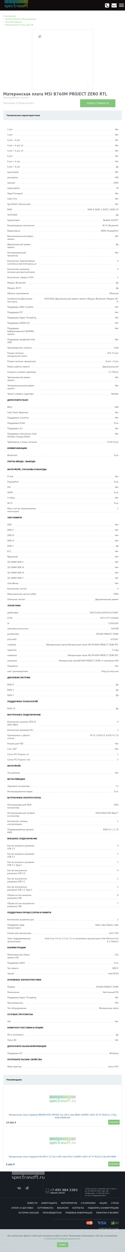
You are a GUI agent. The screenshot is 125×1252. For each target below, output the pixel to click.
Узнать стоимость (98, 103)
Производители (52, 1212)
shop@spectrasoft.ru (99, 1195)
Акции (103, 1203)
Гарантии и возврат (107, 1212)
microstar (24, 98)
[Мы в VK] (20, 1188)
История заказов (29, 1212)
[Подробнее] (114, 1122)
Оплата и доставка (22, 1207)
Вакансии (63, 1207)
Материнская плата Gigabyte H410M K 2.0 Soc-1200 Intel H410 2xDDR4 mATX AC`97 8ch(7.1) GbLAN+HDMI (62, 1156)
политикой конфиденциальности (63, 1238)
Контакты (78, 1207)
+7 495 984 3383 (64, 1189)
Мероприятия (69, 1203)
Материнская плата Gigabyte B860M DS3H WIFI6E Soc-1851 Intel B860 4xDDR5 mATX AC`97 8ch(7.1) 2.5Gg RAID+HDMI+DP (62, 1116)
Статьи (115, 1203)
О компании (88, 1203)
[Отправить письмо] (114, 5)
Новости (32, 1203)
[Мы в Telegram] (28, 1188)
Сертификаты (45, 1207)
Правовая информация (78, 1212)
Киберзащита (49, 1203)
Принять (62, 1245)
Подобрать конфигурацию (103, 1207)
